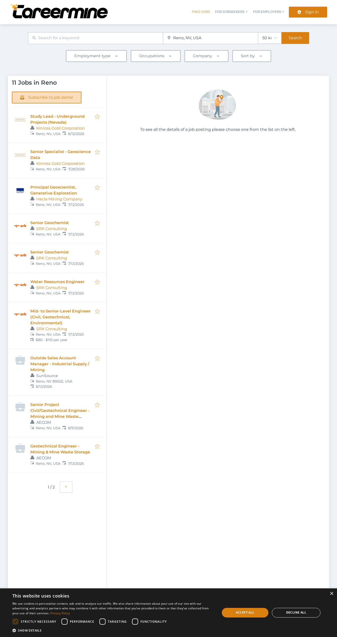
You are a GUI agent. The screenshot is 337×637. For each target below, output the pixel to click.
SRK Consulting (51, 228)
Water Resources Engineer (57, 281)
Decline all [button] (296, 612)
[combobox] (95, 38)
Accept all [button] (245, 612)
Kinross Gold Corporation (60, 128)
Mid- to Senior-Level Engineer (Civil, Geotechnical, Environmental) (60, 317)
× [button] (331, 594)
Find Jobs (201, 12)
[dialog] (168, 612)
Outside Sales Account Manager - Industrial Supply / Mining (59, 364)
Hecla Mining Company (59, 199)
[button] (113, 630)
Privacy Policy (60, 613)
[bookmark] (97, 117)
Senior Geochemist (49, 222)
